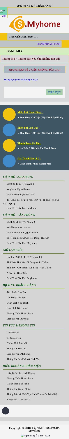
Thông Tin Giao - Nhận (18, 389)
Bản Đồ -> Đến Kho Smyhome (22, 208)
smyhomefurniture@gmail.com (22, 232)
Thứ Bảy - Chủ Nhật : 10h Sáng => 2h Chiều (29, 267)
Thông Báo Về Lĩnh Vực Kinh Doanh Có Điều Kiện (32, 394)
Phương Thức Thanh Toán (20, 313)
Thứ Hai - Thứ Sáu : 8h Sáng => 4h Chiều (27, 262)
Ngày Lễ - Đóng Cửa (17, 273)
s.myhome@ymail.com (18, 189)
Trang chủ (8, 58)
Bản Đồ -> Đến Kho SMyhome (22, 243)
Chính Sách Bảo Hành (18, 383)
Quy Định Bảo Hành (17, 308)
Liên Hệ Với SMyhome (18, 353)
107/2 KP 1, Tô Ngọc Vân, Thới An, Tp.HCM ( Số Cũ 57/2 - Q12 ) (31, 201)
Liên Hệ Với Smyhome (18, 318)
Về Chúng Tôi (14, 338)
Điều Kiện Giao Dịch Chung (21, 373)
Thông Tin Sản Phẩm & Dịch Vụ (23, 359)
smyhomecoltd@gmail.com (20, 194)
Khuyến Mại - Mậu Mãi (18, 399)
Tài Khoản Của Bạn (16, 292)
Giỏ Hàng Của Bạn (16, 297)
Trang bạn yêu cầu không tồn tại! (39, 58)
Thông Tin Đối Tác (16, 348)
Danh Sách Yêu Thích (18, 302)
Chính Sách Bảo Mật (17, 343)
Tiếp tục (54, 92)
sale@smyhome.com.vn (18, 227)
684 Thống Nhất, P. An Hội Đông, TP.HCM (28, 237)
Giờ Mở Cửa (13, 332)
